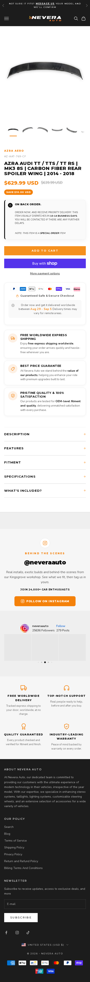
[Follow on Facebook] (6, 932)
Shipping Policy (14, 847)
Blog (7, 834)
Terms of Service (15, 841)
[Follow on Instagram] (17, 932)
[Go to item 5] (71, 129)
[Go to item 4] (57, 129)
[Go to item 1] (13, 129)
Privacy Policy (13, 854)
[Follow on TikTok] (28, 932)
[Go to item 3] (42, 129)
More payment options (45, 273)
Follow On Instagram (47, 601)
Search (9, 827)
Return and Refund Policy (21, 861)
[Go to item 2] (27, 129)
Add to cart (45, 250)
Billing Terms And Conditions (23, 868)
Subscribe (21, 917)
